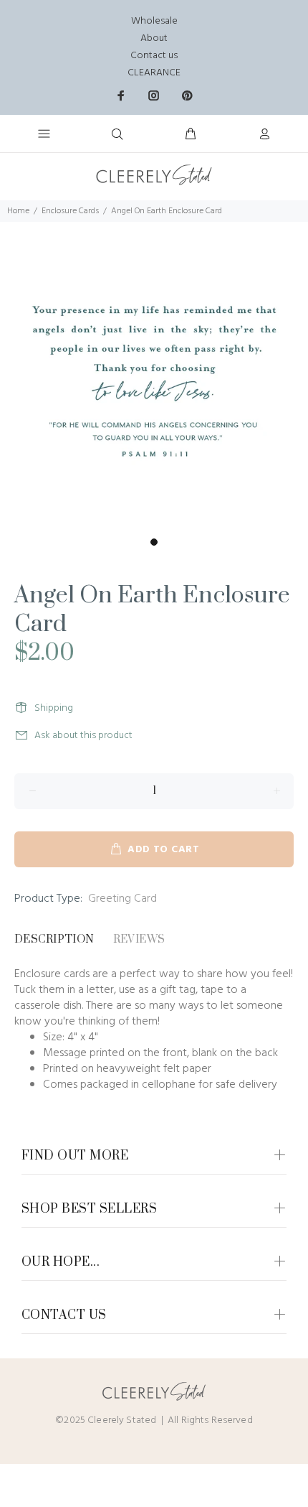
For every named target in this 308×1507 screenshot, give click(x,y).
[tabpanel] (154, 376)
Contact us (154, 55)
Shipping (53, 708)
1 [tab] (154, 542)
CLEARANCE (154, 73)
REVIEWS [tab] (139, 939)
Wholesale (154, 21)
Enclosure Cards (70, 211)
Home (18, 211)
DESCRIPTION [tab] (54, 939)
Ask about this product (83, 735)
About (154, 38)
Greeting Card (122, 899)
